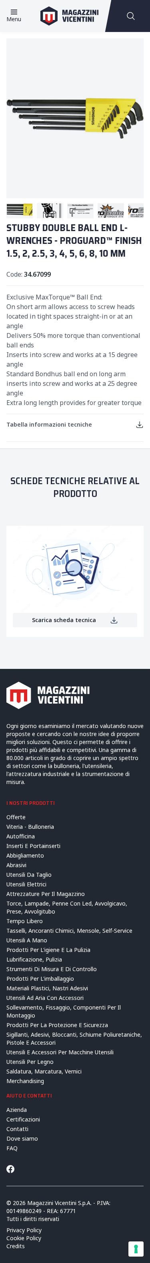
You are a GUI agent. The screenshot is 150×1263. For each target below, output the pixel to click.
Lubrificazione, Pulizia (34, 959)
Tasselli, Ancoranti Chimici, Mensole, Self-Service (69, 930)
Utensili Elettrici (26, 884)
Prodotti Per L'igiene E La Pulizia (48, 950)
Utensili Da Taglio (29, 874)
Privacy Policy (24, 1230)
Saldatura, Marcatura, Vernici (44, 1071)
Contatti (17, 1129)
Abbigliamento (25, 855)
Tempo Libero (24, 921)
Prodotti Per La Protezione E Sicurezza (57, 1025)
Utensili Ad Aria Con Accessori (45, 998)
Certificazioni (23, 1119)
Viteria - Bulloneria (30, 826)
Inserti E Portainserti (33, 846)
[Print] (139, 424)
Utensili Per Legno (30, 1061)
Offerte (16, 817)
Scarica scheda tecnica (64, 620)
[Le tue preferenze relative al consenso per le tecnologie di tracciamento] (136, 1249)
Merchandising (25, 1081)
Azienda (16, 1109)
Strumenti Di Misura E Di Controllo (51, 969)
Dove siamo (22, 1138)
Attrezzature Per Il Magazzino (45, 894)
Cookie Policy (23, 1238)
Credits (15, 1246)
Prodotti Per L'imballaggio (40, 978)
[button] (19, 210)
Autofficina (20, 836)
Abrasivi (16, 865)
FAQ (12, 1148)
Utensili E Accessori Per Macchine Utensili (60, 1052)
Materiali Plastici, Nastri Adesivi (47, 988)
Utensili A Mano (26, 940)
